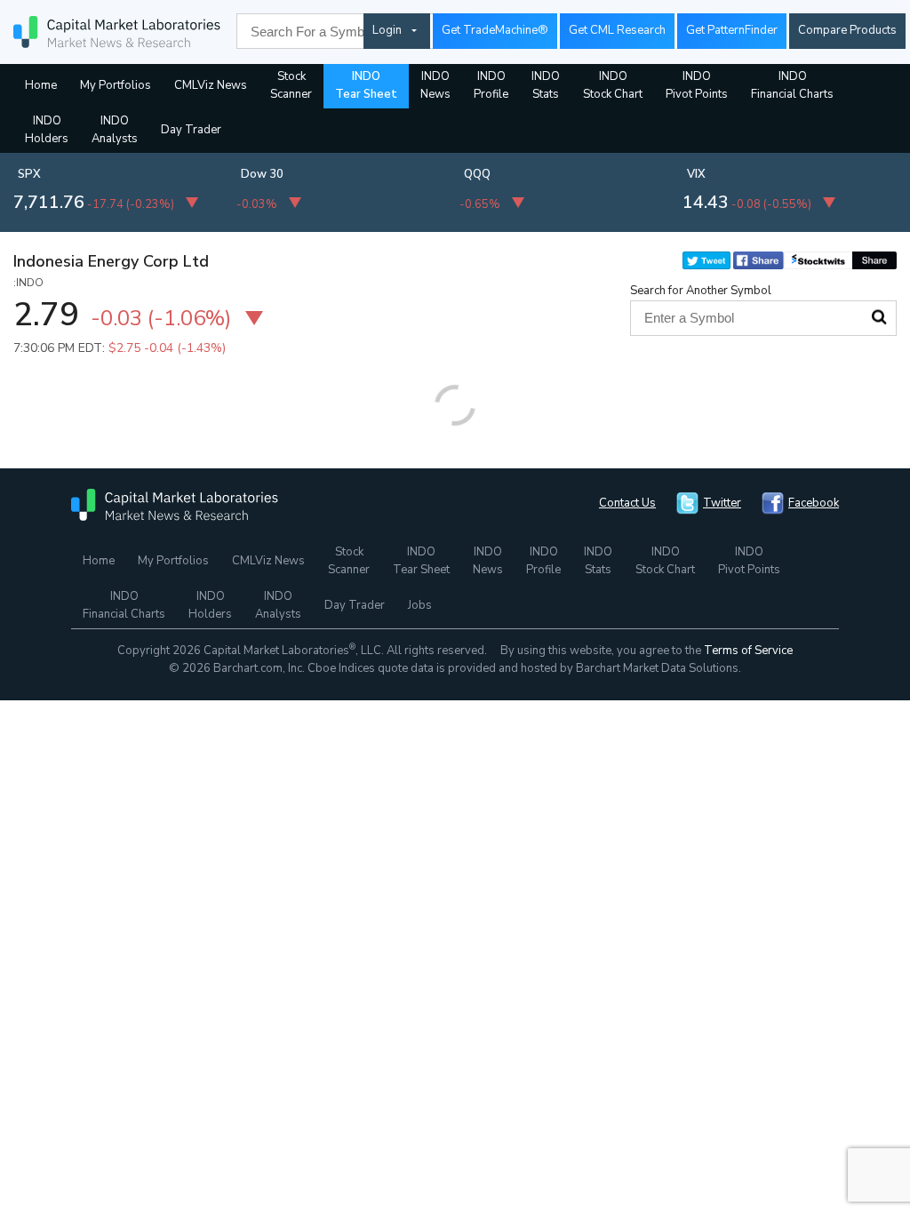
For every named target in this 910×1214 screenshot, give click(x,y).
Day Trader (191, 130)
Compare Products (847, 30)
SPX (29, 174)
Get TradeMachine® (495, 30)
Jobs (420, 605)
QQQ (477, 174)
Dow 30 (262, 174)
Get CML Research (617, 30)
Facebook (813, 503)
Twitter (722, 503)
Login (387, 30)
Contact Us (627, 503)
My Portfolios (115, 85)
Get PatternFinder (732, 30)
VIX (696, 174)
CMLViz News (210, 85)
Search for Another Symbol (700, 291)
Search (879, 317)
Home (41, 85)
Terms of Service (748, 651)
